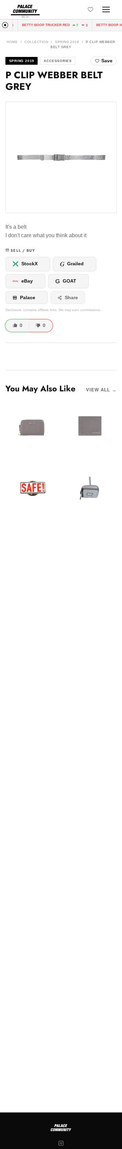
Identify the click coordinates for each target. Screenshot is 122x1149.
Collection (36, 42)
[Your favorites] (90, 9)
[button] (61, 157)
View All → (101, 389)
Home (12, 42)
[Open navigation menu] (106, 9)
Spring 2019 (67, 42)
